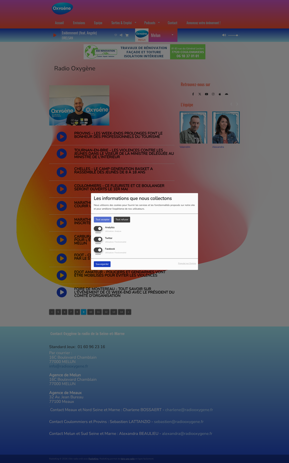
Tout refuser (122, 219)
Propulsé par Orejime (187, 263)
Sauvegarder (102, 264)
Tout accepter (103, 219)
